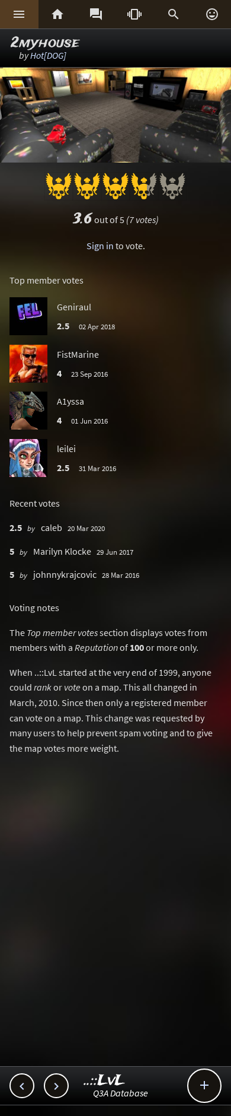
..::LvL (104, 1080)
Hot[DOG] (48, 55)
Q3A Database (120, 1093)
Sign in (100, 246)
